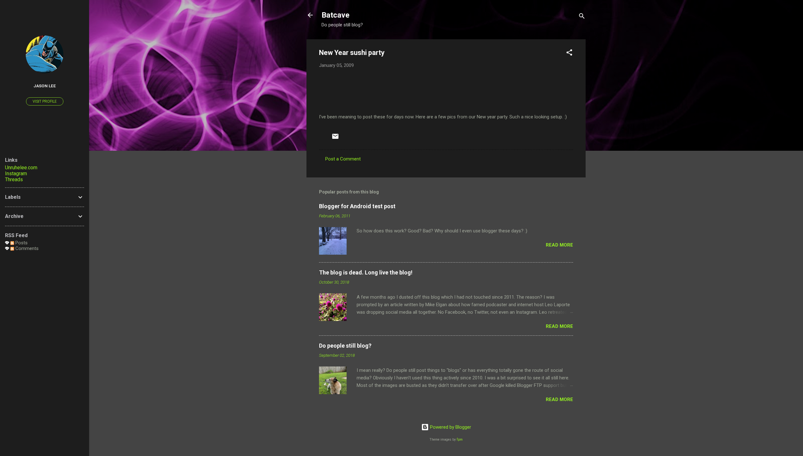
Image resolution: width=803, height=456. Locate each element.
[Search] (582, 17)
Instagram (16, 173)
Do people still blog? (345, 345)
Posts (21, 243)
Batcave (335, 15)
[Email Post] (335, 138)
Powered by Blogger (450, 427)
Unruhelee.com (21, 168)
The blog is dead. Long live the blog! (365, 272)
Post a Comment (343, 159)
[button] (569, 53)
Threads (14, 179)
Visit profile (45, 101)
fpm (460, 439)
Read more (559, 245)
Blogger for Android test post (357, 206)
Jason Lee (45, 85)
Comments (26, 248)
